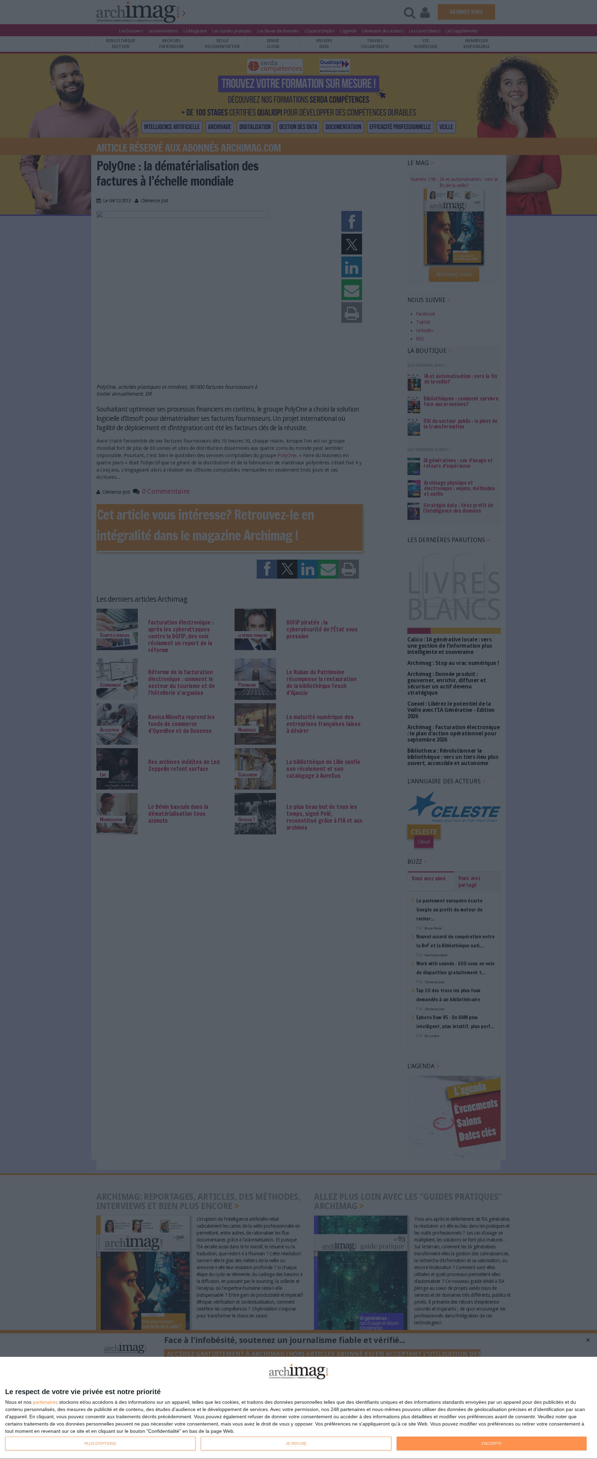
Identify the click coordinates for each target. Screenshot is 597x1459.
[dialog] (298, 1408)
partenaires (45, 1402)
